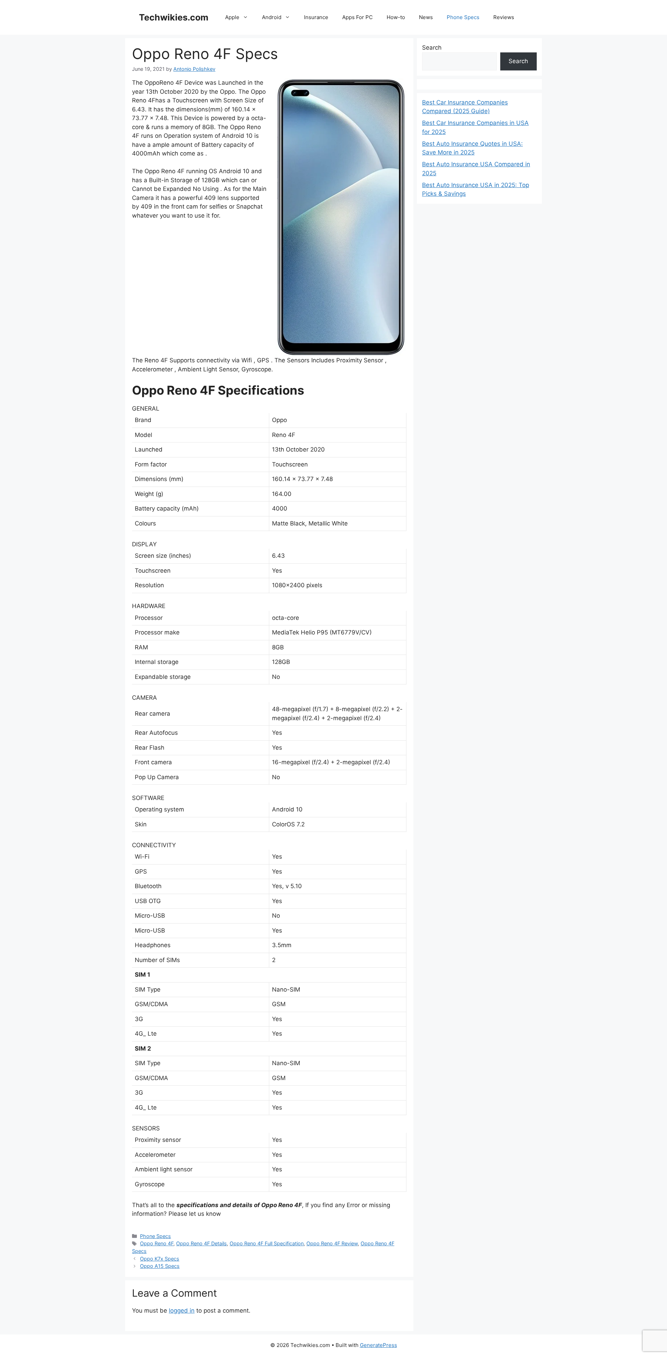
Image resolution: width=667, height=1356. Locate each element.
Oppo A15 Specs (160, 1266)
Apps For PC (357, 17)
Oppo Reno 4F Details (201, 1243)
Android (271, 17)
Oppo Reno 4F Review (332, 1243)
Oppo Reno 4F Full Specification (267, 1243)
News (426, 17)
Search (432, 47)
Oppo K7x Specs (159, 1259)
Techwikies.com (173, 17)
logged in (182, 1310)
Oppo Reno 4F (156, 1243)
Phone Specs (463, 17)
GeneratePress (378, 1345)
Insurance (316, 17)
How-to (396, 17)
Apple (232, 17)
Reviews (503, 17)
